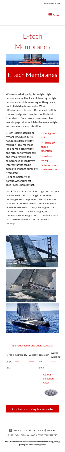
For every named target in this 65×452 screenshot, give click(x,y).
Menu (56, 15)
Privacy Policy (37, 430)
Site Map (50, 430)
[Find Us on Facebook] (10, 430)
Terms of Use (21, 430)
